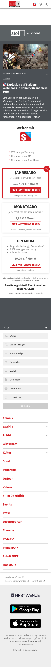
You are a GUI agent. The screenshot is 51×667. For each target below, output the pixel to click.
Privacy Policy (30, 635)
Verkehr (13, 371)
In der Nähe (15, 388)
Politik (7, 435)
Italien (6, 78)
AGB (20, 635)
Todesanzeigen (17, 353)
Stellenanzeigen (17, 344)
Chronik (8, 418)
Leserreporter (12, 522)
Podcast (8, 539)
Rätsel (7, 513)
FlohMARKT (10, 565)
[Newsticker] (40, 4)
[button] (47, 73)
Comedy (8, 530)
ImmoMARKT (11, 548)
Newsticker (15, 362)
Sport (6, 461)
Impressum (11, 635)
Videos (7, 487)
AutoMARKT (10, 556)
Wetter (13, 336)
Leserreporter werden (15, 581)
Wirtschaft (10, 444)
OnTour (8, 479)
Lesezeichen (16, 397)
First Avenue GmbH (29, 650)
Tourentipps (36, 581)
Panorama (10, 470)
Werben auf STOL (13, 577)
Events (7, 504)
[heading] (25, 88)
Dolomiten (15, 379)
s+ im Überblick (13, 496)
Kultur (7, 453)
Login (27, 406)
